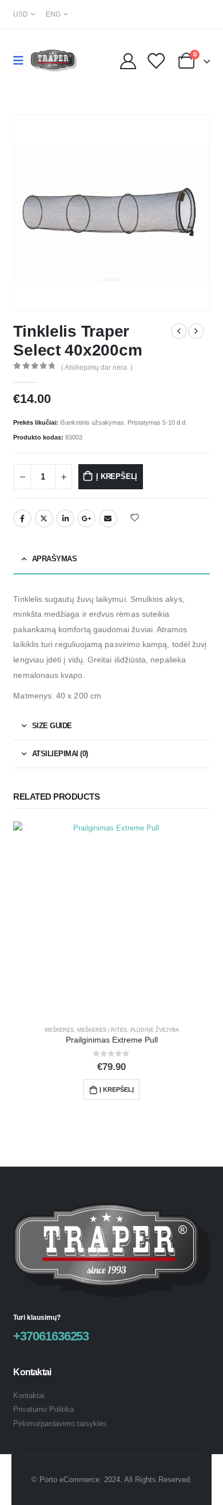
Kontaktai (29, 1395)
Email (108, 518)
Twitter (44, 518)
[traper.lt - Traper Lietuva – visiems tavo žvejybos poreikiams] (54, 60)
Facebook (22, 518)
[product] (111, 919)
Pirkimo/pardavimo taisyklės (60, 1423)
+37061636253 (51, 1336)
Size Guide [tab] (52, 725)
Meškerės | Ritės (102, 1030)
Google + (86, 518)
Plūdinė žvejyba (154, 1030)
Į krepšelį (116, 476)
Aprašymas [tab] (54, 558)
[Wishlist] (155, 61)
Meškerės (59, 1030)
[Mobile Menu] (22, 60)
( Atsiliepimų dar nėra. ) (97, 368)
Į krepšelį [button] (116, 1089)
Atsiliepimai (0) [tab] (60, 753)
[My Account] (128, 61)
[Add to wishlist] (134, 517)
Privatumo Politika (43, 1409)
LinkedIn (65, 518)
